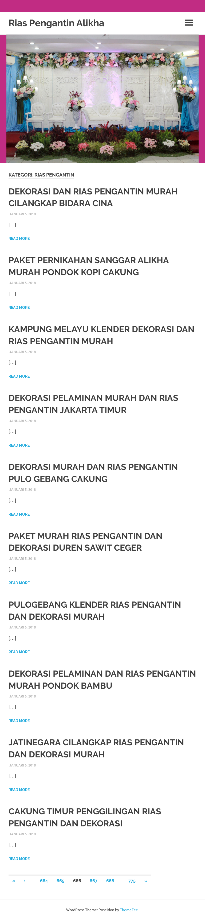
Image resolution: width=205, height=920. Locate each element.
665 (60, 880)
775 (132, 880)
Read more (19, 238)
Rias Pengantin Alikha (56, 22)
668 (110, 880)
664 (44, 880)
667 (93, 880)
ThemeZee (129, 909)
